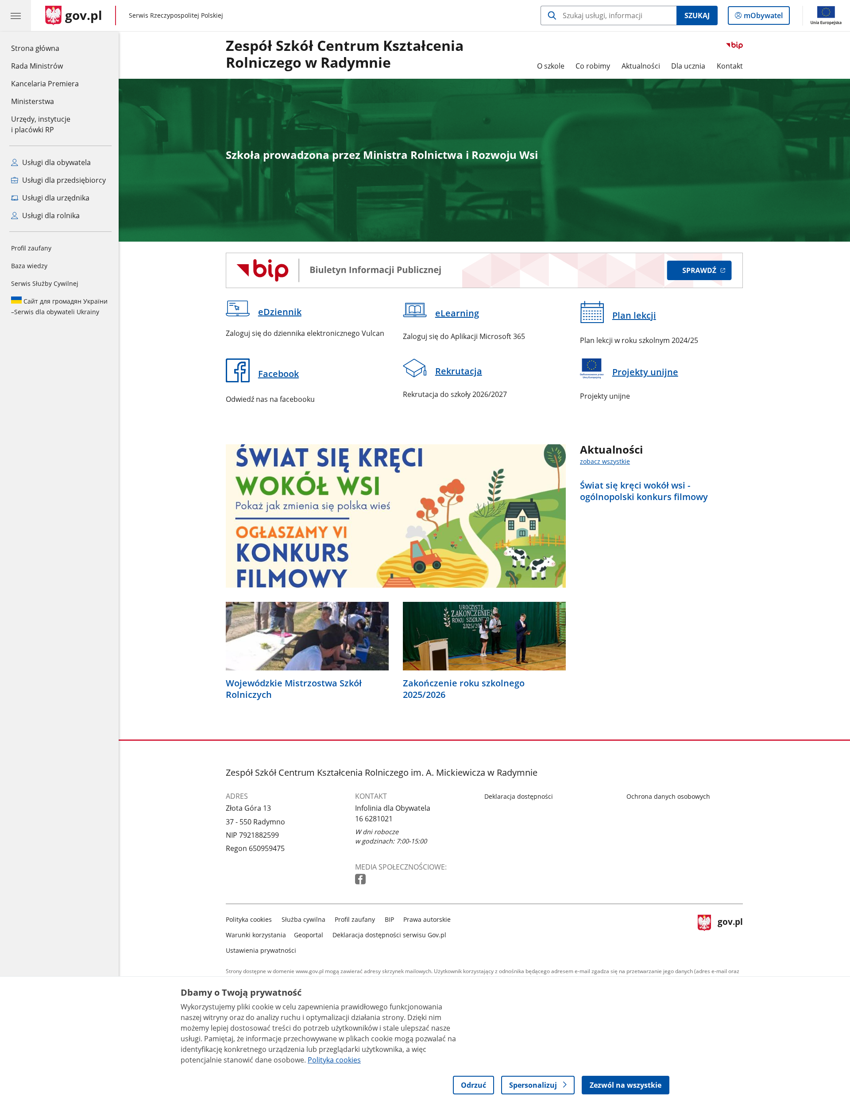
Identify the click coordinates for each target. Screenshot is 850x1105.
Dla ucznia (688, 66)
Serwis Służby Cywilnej (44, 283)
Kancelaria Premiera (45, 84)
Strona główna (45, 48)
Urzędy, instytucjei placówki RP (40, 124)
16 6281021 (374, 819)
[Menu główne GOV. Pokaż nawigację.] (15, 15)
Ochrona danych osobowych (668, 796)
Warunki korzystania (256, 935)
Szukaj (697, 15)
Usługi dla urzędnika (54, 198)
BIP (389, 919)
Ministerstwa (32, 101)
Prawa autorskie (427, 919)
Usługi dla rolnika (50, 215)
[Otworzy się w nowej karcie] (361, 880)
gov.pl (730, 933)
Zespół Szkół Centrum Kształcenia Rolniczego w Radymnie (345, 54)
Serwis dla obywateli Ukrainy (59, 306)
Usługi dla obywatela (55, 162)
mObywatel (763, 17)
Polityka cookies (249, 919)
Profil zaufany (31, 248)
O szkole (550, 66)
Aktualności (641, 66)
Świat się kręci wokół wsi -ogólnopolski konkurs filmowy (644, 491)
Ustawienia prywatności (261, 950)
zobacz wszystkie (605, 461)
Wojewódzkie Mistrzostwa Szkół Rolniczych (294, 689)
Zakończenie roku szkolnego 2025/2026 (464, 689)
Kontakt (730, 66)
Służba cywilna (303, 919)
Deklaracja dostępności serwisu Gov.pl (389, 935)
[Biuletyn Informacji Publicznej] (484, 270)
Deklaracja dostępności (518, 796)
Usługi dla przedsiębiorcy (63, 180)
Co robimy (593, 66)
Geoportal (308, 935)
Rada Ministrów (37, 66)
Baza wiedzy (29, 266)
